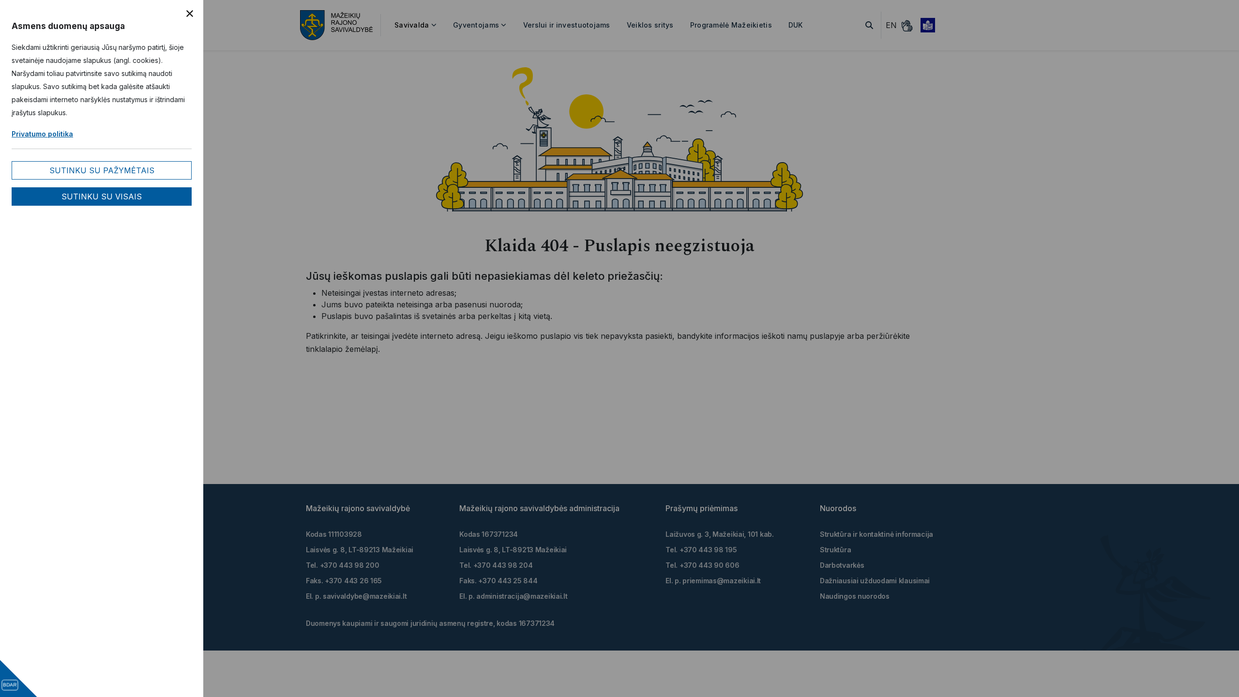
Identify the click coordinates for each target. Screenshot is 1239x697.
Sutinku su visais (101, 196)
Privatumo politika (42, 134)
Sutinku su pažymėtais (101, 170)
